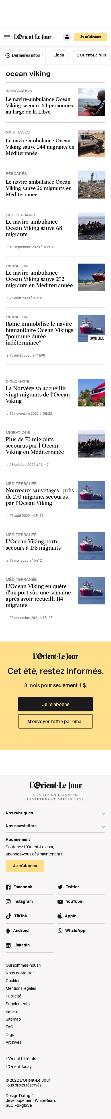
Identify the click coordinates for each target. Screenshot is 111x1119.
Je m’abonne (55, 704)
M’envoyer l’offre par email (55, 721)
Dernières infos (25, 55)
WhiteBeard (46, 1100)
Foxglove (23, 1105)
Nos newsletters (21, 825)
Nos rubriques (19, 812)
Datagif (26, 1095)
